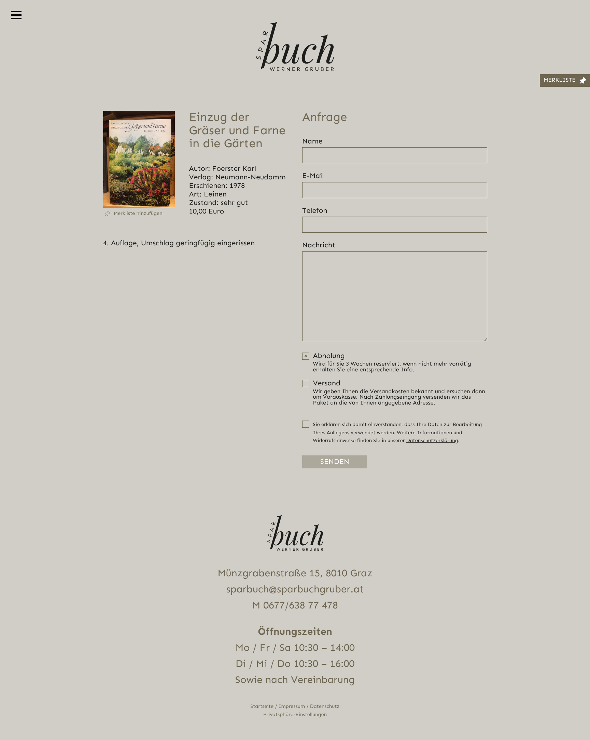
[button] (139, 213)
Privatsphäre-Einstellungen (295, 714)
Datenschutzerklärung (432, 440)
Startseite (262, 706)
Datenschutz (325, 706)
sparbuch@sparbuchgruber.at (295, 589)
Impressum (292, 706)
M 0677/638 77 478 (295, 605)
